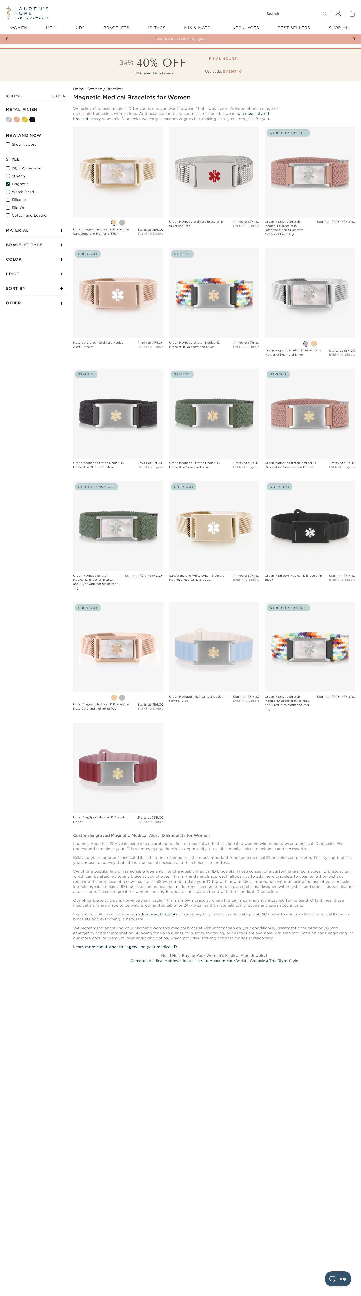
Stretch (18, 176)
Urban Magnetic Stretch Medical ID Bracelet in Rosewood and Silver (290, 465)
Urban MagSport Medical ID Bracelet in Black (293, 577)
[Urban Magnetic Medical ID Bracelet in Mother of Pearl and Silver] (122, 223)
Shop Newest (24, 144)
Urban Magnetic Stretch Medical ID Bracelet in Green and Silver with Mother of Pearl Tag (95, 582)
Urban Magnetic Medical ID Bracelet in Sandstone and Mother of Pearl (101, 231)
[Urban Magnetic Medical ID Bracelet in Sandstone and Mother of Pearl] (114, 222)
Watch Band (23, 192)
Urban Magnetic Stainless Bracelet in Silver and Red (196, 224)
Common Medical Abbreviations (160, 961)
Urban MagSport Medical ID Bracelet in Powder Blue (197, 698)
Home (78, 89)
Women (95, 89)
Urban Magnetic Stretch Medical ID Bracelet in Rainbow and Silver (194, 345)
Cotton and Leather (30, 215)
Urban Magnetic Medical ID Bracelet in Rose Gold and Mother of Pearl (101, 706)
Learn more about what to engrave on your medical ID (125, 947)
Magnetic (20, 184)
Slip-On (18, 208)
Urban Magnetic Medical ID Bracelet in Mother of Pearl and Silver (293, 352)
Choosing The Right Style (274, 961)
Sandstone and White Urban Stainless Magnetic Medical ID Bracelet (196, 577)
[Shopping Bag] (352, 14)
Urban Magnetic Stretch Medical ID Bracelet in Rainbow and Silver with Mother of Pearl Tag (287, 703)
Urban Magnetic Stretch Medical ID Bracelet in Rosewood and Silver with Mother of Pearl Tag (284, 228)
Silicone (19, 200)
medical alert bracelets (156, 914)
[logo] (27, 13)
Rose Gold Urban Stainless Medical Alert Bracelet (98, 345)
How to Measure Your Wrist (220, 961)
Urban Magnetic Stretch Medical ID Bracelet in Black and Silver (98, 465)
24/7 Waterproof (27, 168)
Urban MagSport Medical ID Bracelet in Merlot (101, 819)
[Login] (338, 14)
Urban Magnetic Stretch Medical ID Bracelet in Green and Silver (194, 465)
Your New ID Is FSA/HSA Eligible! (180, 39)
